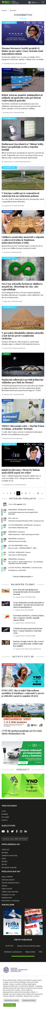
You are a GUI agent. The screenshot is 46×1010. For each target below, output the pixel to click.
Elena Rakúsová (17, 438)
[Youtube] (3, 831)
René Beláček (29, 610)
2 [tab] (18, 937)
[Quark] (34, 922)
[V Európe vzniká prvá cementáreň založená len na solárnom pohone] (23, 178)
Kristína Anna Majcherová (33, 649)
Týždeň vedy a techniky (10, 892)
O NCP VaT (5, 849)
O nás (4, 811)
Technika (13, 10)
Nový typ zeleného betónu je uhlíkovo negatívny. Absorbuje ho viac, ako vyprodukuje (22, 286)
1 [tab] (15, 937)
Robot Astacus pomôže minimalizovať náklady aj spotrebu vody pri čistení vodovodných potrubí (22, 97)
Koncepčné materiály (9, 867)
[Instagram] (21, 831)
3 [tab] (21, 937)
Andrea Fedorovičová (18, 348)
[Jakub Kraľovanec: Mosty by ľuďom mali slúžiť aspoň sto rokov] (23, 454)
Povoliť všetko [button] (10, 1005)
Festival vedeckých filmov (11, 883)
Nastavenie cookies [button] (11, 1000)
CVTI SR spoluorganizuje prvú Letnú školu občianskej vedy (22, 732)
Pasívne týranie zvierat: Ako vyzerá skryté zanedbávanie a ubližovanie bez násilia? (28, 643)
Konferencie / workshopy (10, 901)
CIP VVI (4, 864)
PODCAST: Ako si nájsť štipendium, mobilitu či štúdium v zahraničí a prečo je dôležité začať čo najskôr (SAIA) (23, 693)
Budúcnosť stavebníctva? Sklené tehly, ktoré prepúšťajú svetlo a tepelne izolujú (23, 146)
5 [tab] (28, 937)
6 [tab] (31, 937)
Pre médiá (5, 817)
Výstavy (4, 886)
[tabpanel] (12, 922)
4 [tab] (25, 937)
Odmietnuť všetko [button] (29, 1000)
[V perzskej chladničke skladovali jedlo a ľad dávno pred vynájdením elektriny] (23, 318)
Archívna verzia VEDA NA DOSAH (15, 839)
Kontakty (5, 814)
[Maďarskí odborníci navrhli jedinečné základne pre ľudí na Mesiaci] (23, 364)
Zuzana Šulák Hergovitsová (22, 162)
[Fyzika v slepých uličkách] (12, 922)
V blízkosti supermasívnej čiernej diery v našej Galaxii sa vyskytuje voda (27, 630)
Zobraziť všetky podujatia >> (23, 576)
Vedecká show (7, 898)
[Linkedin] (25, 831)
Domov (4, 10)
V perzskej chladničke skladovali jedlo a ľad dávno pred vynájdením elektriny (23, 335)
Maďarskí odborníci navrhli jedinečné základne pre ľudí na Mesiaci (22, 381)
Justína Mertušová (20, 63)
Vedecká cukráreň (8, 880)
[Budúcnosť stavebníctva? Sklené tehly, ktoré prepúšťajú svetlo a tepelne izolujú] (23, 129)
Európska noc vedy (8, 895)
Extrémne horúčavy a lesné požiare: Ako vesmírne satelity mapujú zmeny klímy (28, 617)
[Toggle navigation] (43, 2)
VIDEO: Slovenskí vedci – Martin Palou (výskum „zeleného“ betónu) (23, 427)
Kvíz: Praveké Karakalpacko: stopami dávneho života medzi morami (26, 591)
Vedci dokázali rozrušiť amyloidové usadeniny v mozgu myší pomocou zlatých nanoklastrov (28, 604)
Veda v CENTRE (7, 877)
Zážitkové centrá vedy (9, 855)
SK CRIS (4, 861)
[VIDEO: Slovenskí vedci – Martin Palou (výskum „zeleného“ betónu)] (23, 411)
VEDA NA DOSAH (19, 112)
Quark (4, 858)
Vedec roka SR (7, 889)
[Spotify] (8, 831)
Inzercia (4, 820)
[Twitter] (12, 831)
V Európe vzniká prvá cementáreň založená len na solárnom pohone (20, 194)
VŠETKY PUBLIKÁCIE (23, 940)
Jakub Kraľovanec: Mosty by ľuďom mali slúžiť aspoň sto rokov (21, 471)
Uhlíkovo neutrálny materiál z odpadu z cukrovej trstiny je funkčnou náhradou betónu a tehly (23, 239)
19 (38, 493)
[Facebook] (17, 831)
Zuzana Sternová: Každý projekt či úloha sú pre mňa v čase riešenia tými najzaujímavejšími (22, 51)
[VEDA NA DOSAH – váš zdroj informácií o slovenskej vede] (9, 2)
